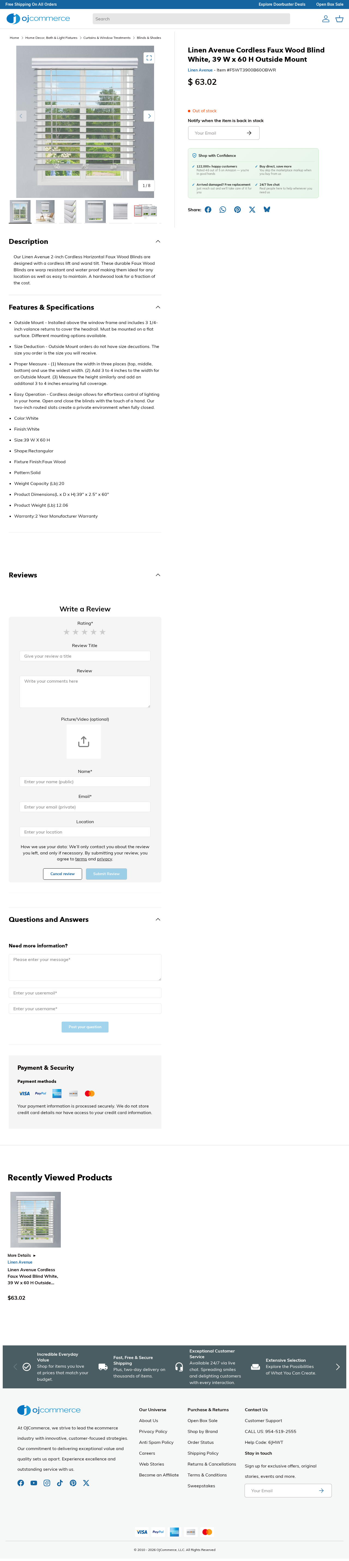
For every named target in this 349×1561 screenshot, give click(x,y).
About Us (148, 1420)
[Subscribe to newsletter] (321, 1490)
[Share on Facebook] (208, 210)
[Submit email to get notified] (249, 132)
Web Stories (151, 1464)
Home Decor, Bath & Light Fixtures (51, 38)
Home (14, 38)
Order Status (201, 1442)
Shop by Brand (203, 1431)
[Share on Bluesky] (267, 210)
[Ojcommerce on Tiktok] (60, 1480)
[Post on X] (252, 210)
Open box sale (330, 4)
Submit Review (106, 873)
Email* (85, 796)
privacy (104, 859)
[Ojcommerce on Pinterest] (73, 1480)
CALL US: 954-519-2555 (270, 1431)
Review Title (84, 645)
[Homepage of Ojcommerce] (38, 18)
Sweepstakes (201, 1485)
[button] (66, 631)
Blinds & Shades (149, 38)
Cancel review (62, 873)
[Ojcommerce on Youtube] (34, 1480)
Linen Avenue (200, 70)
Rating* (85, 623)
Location (85, 821)
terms (81, 859)
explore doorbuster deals (282, 4)
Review (84, 670)
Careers (147, 1453)
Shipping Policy (203, 1453)
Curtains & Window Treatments (107, 38)
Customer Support (263, 1420)
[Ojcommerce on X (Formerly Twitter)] (86, 1480)
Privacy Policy (153, 1431)
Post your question (85, 1027)
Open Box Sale (203, 1420)
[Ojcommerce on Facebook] (21, 1480)
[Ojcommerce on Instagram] (47, 1480)
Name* (85, 771)
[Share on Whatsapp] (223, 210)
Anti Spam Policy (156, 1442)
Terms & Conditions (207, 1475)
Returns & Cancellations (212, 1464)
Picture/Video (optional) (85, 719)
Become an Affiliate (159, 1475)
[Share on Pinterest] (237, 210)
